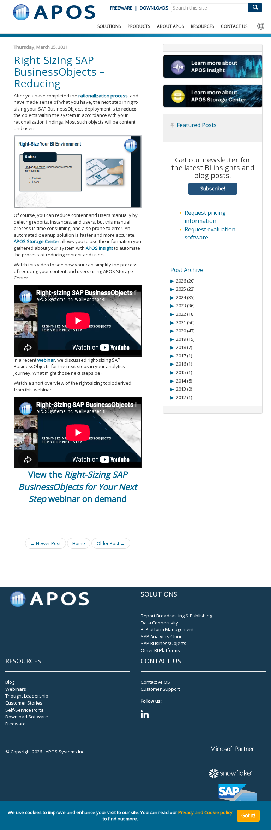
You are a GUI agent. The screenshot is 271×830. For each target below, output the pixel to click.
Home (78, 543)
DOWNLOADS (154, 8)
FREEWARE (121, 8)
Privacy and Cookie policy (205, 812)
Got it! (248, 815)
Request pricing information (205, 217)
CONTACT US (234, 26)
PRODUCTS (139, 26)
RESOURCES (202, 26)
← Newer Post (45, 543)
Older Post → (111, 543)
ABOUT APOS (170, 26)
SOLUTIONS (109, 26)
